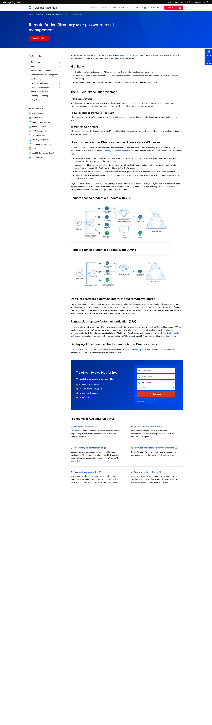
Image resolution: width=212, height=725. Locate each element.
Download (173, 8)
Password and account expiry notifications (154, 448)
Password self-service (83, 426)
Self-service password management (49, 14)
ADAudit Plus (37, 118)
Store (177, 2)
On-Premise (43, 153)
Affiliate (190, 2)
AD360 (34, 149)
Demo (113, 8)
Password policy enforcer (146, 472)
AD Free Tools (37, 157)
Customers (156, 8)
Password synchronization (86, 472)
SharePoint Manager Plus (41, 144)
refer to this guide (137, 350)
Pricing (209, 55)
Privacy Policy (151, 401)
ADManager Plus (38, 113)
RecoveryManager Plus (40, 140)
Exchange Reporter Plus (41, 122)
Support (145, 8)
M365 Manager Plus (39, 131)
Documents (123, 8)
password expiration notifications (118, 307)
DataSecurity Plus (38, 135)
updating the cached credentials (117, 151)
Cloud (51, 153)
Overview (94, 8)
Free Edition (33, 56)
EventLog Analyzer (39, 126)
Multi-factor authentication (147, 426)
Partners (183, 2)
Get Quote (209, 63)
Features (105, 8)
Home (31, 14)
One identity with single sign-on (88, 448)
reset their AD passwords (130, 55)
